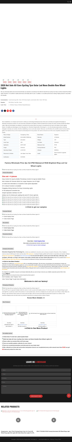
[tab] (36, 118)
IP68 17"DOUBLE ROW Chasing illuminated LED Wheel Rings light (53, 431)
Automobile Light (22, 324)
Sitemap (52, 439)
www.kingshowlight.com (44, 439)
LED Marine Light (42, 324)
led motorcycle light (25, 255)
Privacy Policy (58, 439)
